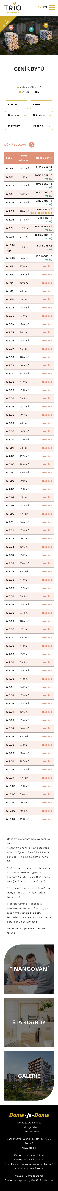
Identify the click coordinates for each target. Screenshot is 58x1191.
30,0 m (24, 282)
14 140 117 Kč (44, 218)
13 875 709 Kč (43, 201)
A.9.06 (10, 769)
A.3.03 (10, 390)
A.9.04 (10, 761)
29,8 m (24, 340)
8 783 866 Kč (44, 183)
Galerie (29, 1076)
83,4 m (24, 202)
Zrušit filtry (30, 91)
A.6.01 (10, 194)
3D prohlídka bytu (38, 1184)
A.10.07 (10, 819)
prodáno (47, 266)
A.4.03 (10, 464)
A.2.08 (10, 357)
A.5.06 (10, 563)
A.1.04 (10, 282)
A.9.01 (10, 228)
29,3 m (24, 406)
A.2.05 (10, 332)
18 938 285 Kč (43, 245)
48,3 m (24, 431)
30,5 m (24, 398)
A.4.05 (10, 480)
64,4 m (24, 373)
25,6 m (24, 274)
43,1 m (24, 291)
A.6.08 (10, 629)
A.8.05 (10, 720)
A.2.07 (10, 348)
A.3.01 (10, 373)
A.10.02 (10, 786)
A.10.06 (10, 810)
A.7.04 (10, 662)
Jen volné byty (30, 86)
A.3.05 (10, 406)
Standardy (29, 1022)
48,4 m (24, 211)
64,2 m (24, 177)
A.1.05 (9, 291)
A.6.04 (10, 596)
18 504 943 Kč (43, 226)
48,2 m (24, 185)
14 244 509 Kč (43, 235)
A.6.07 (10, 621)
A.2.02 (10, 307)
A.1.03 (10, 274)
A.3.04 (10, 398)
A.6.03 (10, 588)
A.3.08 (10, 431)
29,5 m (24, 670)
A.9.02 (10, 744)
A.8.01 (10, 687)
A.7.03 (10, 654)
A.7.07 (10, 211)
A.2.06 (10, 340)
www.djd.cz (29, 1147)
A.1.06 (10, 299)
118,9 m (24, 247)
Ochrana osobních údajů (29, 1155)
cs (39, 7)
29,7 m (24, 414)
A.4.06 (10, 489)
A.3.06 (10, 414)
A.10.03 (10, 794)
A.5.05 (10, 555)
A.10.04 (10, 802)
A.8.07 (10, 728)
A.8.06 (10, 219)
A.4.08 (10, 505)
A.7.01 (10, 637)
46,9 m (24, 365)
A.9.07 (10, 777)
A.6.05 (10, 604)
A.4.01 (10, 447)
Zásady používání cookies (29, 1159)
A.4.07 (10, 497)
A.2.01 (9, 177)
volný (48, 170)
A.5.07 (10, 185)
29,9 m (24, 315)
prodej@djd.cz (29, 1127)
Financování (29, 969)
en (45, 7)
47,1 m (24, 513)
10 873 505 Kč (43, 192)
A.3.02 (10, 381)
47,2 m (24, 629)
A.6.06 (10, 612)
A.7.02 (10, 645)
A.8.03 (10, 703)
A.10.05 (10, 258)
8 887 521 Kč (44, 209)
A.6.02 (10, 579)
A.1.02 (9, 266)
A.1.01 (9, 168)
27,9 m (24, 266)
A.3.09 (10, 439)
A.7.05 (10, 670)
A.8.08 (10, 736)
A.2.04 (10, 324)
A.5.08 (10, 571)
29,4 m (24, 604)
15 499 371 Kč (44, 256)
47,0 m (24, 439)
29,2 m (24, 332)
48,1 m (24, 299)
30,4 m (24, 324)
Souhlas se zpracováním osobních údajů (29, 1164)
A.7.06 (10, 202)
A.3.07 (10, 423)
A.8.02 (10, 695)
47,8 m (24, 645)
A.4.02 (10, 456)
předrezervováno (41, 212)
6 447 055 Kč (44, 166)
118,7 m (24, 228)
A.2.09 (10, 365)
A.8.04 (10, 711)
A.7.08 (10, 678)
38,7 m (24, 168)
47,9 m (24, 381)
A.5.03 (10, 538)
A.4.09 (10, 513)
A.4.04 (10, 472)
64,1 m (24, 447)
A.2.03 (10, 315)
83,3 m (24, 236)
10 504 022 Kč (43, 175)
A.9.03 (10, 753)
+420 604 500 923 (28, 1131)
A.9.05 (10, 236)
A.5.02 (10, 530)
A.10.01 (10, 245)
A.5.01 (9, 522)
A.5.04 (10, 546)
